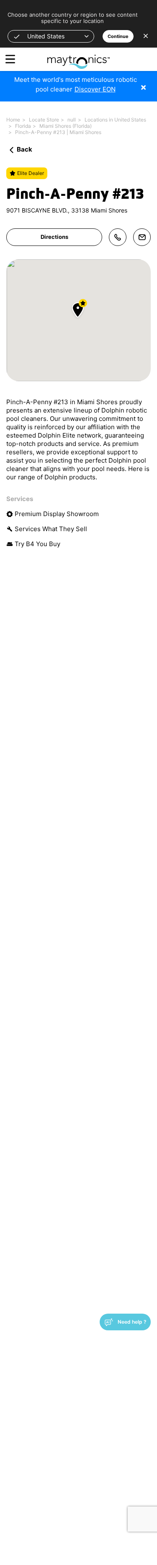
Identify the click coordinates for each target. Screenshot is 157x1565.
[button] (51, 36)
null (71, 119)
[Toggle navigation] (10, 59)
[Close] (150, 83)
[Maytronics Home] (78, 57)
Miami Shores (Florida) (65, 126)
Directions (54, 236)
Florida (23, 126)
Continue (118, 36)
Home (13, 119)
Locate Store (44, 119)
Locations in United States (115, 119)
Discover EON (95, 89)
